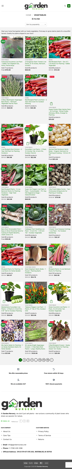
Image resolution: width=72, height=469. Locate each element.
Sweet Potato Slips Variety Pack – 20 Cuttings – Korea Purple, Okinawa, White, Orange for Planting (60, 112)
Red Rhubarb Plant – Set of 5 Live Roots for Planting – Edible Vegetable (59, 63)
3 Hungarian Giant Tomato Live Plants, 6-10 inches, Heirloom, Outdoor (35, 63)
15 (44, 360)
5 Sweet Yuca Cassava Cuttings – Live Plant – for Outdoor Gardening (59, 231)
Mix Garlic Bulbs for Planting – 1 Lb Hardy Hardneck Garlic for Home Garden (12, 347)
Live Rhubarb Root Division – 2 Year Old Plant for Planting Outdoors (11, 151)
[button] (2, 5)
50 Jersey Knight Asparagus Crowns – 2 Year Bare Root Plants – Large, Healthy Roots (35, 347)
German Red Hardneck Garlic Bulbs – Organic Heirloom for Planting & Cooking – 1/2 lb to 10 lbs (59, 152)
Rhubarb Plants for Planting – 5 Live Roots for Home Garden (11, 270)
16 (48, 360)
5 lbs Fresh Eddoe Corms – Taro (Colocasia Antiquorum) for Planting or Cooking (59, 191)
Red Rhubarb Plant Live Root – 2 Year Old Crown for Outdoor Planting (36, 101)
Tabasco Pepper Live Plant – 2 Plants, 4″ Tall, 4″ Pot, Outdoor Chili (35, 309)
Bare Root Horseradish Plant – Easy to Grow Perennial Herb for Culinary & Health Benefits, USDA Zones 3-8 (12, 232)
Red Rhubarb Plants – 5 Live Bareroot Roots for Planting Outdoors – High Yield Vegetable (10, 192)
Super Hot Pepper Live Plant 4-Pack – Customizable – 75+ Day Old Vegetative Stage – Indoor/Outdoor (35, 192)
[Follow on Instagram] (24, 421)
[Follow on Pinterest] (28, 421)
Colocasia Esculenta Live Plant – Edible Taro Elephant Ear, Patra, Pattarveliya (11, 63)
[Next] (51, 360)
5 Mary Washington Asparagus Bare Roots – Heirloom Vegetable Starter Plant (11, 101)
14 (40, 360)
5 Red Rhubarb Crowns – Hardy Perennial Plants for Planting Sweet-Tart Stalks (59, 347)
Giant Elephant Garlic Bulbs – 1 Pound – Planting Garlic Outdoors (35, 271)
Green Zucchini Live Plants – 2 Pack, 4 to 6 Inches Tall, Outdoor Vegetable (59, 309)
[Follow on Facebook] (20, 421)
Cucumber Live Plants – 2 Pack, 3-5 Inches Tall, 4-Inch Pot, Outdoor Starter (35, 151)
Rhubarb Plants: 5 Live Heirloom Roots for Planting (59, 270)
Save (5, 38)
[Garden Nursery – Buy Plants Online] (36, 6)
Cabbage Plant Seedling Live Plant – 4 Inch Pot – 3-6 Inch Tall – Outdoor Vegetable (35, 231)
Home (28, 15)
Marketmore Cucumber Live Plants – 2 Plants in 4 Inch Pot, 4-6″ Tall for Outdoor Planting (11, 309)
